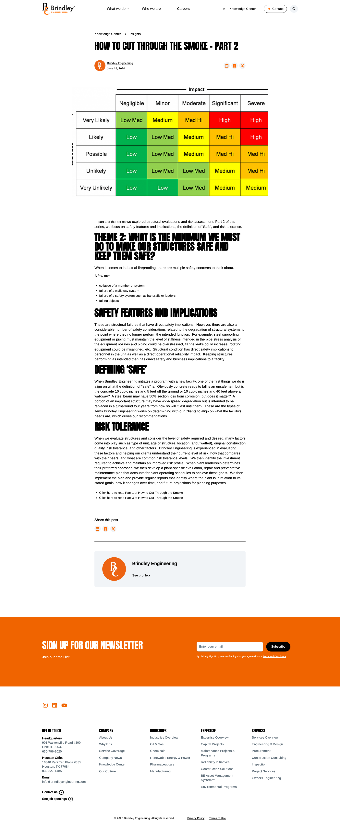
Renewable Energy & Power (170, 757)
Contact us (49, 792)
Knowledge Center (242, 8)
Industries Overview (164, 737)
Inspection (259, 764)
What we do (116, 9)
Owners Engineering (266, 778)
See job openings (54, 798)
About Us (105, 737)
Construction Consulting (269, 757)
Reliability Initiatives (215, 762)
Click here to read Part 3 (116, 497)
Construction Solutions (217, 769)
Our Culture (107, 771)
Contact (278, 8)
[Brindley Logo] (58, 9)
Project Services (263, 771)
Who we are (151, 9)
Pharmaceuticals (162, 764)
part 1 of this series (112, 221)
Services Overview (265, 737)
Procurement (261, 750)
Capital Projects (212, 744)
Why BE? (105, 744)
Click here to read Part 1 (117, 492)
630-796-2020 (52, 751)
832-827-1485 (52, 771)
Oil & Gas (157, 744)
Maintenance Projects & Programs (218, 753)
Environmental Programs (219, 786)
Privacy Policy (195, 818)
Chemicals (157, 750)
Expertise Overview (215, 737)
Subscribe (278, 646)
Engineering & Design (267, 744)
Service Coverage (112, 750)
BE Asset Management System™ (217, 778)
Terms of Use (217, 818)
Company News (110, 757)
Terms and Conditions (274, 656)
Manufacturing (160, 771)
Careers (183, 9)
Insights (135, 34)
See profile (140, 575)
